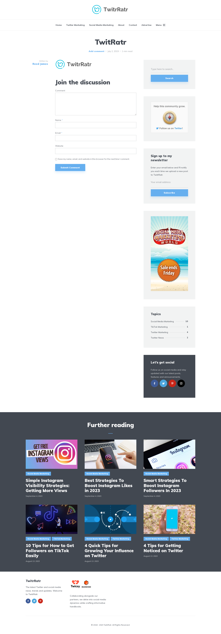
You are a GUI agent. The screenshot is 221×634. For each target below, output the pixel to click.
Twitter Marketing (75, 25)
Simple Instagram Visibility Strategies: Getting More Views (47, 485)
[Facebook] (154, 383)
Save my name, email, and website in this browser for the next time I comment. (94, 159)
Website (59, 146)
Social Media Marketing (101, 25)
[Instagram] (181, 383)
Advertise (146, 25)
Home (59, 25)
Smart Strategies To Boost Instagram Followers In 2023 (165, 485)
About (121, 25)
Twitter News (157, 337)
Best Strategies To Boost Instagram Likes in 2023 (108, 485)
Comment (60, 90)
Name (59, 120)
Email (58, 133)
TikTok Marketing (159, 327)
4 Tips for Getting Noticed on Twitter (163, 548)
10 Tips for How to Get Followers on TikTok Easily (50, 550)
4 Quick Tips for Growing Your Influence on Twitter (109, 550)
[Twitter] (163, 383)
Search (169, 78)
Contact (133, 25)
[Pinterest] (172, 383)
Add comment (96, 51)
